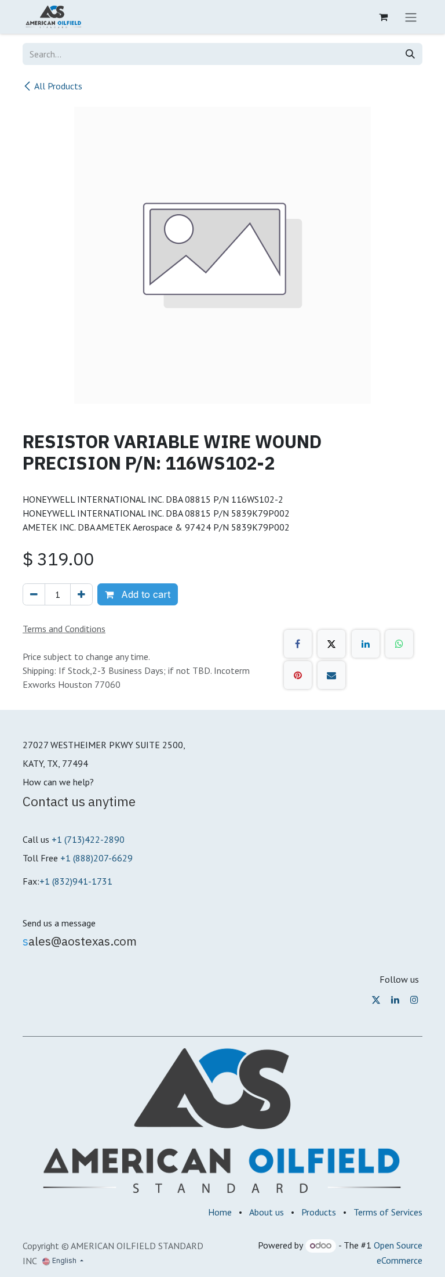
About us (266, 1212)
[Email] (331, 675)
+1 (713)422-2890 (88, 839)
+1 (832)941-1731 (75, 881)
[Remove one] (34, 594)
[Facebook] (298, 644)
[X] (331, 644)
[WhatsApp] (399, 644)
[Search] (410, 54)
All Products (58, 86)
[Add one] (81, 594)
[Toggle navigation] (410, 17)
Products (318, 1212)
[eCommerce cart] (383, 16)
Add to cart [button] (144, 594)
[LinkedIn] (366, 644)
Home (220, 1212)
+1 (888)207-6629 (96, 858)
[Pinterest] (298, 675)
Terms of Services (387, 1212)
